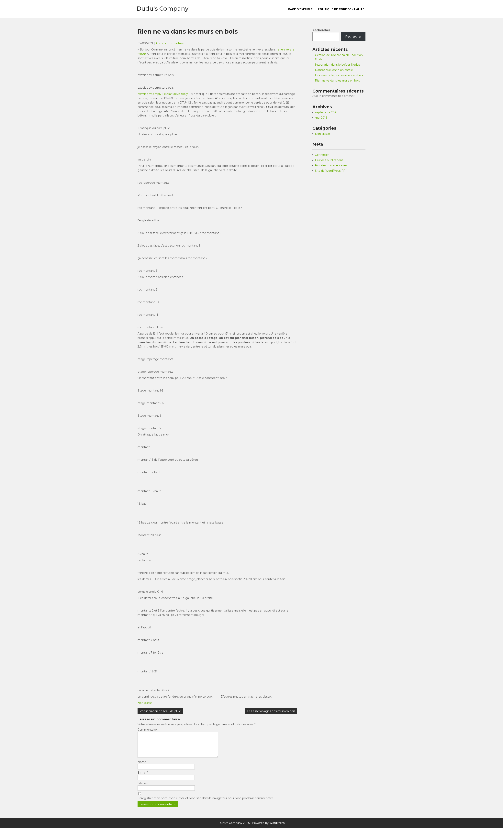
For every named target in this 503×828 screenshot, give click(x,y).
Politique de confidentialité (341, 9)
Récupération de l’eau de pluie (160, 711)
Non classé (145, 703)
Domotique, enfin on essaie (334, 70)
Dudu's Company (162, 8)
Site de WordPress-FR (330, 170)
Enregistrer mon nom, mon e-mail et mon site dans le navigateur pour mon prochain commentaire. (206, 798)
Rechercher (321, 30)
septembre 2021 (326, 112)
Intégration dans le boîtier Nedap (337, 64)
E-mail (143, 772)
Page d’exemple (300, 9)
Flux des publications (329, 160)
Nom (142, 762)
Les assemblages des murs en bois (271, 711)
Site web (144, 783)
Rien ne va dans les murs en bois (337, 80)
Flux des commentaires (331, 165)
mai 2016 (321, 117)
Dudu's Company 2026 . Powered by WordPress (251, 823)
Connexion (322, 155)
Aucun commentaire (170, 43)
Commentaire (148, 729)
